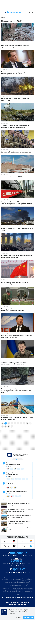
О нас (8, 605)
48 (5, 426)
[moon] (29, 12)
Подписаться (28, 617)
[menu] (2, 12)
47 (2, 426)
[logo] (15, 12)
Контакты (15, 605)
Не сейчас (19, 617)
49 (8, 426)
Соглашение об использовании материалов (17, 600)
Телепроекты (24, 605)
